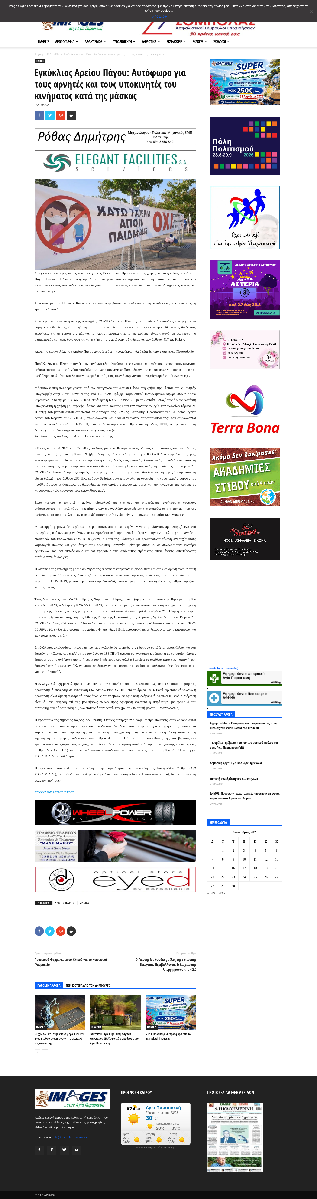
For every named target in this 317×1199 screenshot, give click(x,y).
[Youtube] (76, 1150)
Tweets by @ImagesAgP (223, 668)
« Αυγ (211, 893)
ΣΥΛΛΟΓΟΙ (219, 41)
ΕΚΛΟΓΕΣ (197, 41)
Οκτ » (222, 893)
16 (233, 868)
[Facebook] (39, 1150)
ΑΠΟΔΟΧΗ (159, 16)
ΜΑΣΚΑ (84, 903)
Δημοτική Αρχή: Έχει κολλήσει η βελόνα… (237, 763)
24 (244, 877)
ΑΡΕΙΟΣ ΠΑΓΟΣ (64, 903)
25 (255, 877)
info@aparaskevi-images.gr (71, 1137)
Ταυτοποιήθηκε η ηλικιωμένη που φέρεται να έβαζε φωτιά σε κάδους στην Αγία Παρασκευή (114, 1038)
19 (266, 868)
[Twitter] (64, 1150)
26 (266, 877)
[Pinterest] (51, 1150)
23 (233, 877)
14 (212, 868)
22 (222, 877)
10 (244, 859)
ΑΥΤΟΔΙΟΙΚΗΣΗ (122, 41)
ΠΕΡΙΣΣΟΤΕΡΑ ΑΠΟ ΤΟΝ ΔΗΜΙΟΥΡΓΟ (88, 985)
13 (276, 859)
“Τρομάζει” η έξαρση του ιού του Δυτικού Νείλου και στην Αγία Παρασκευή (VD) (244, 745)
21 (212, 877)
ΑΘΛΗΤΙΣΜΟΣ (93, 41)
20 (276, 868)
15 (222, 868)
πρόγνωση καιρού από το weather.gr (155, 1147)
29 (222, 886)
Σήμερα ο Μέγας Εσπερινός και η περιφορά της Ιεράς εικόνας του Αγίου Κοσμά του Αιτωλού (243, 725)
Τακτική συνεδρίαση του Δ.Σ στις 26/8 (234, 778)
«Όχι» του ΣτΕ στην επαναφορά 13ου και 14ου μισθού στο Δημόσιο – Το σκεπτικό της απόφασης (59, 1038)
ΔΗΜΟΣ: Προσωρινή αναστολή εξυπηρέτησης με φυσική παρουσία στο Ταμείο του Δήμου (245, 795)
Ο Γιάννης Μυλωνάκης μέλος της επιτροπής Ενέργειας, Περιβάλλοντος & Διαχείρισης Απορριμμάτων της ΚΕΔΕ (166, 964)
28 (212, 886)
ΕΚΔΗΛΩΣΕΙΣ (174, 41)
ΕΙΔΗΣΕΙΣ (43, 41)
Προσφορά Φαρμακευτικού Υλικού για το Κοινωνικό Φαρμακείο (71, 962)
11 (255, 859)
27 (276, 877)
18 (255, 868)
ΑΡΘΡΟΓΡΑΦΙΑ (64, 41)
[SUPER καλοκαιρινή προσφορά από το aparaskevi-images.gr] (171, 1012)
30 (233, 886)
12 (266, 859)
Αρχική (39, 54)
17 (244, 868)
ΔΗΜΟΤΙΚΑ (149, 41)
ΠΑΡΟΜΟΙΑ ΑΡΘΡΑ (48, 985)
